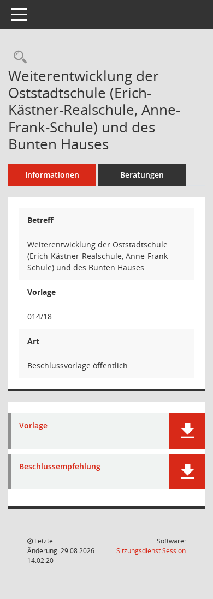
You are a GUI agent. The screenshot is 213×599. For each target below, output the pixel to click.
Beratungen (142, 175)
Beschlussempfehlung (59, 466)
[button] (187, 431)
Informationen (52, 175)
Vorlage (33, 426)
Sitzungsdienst (151, 550)
